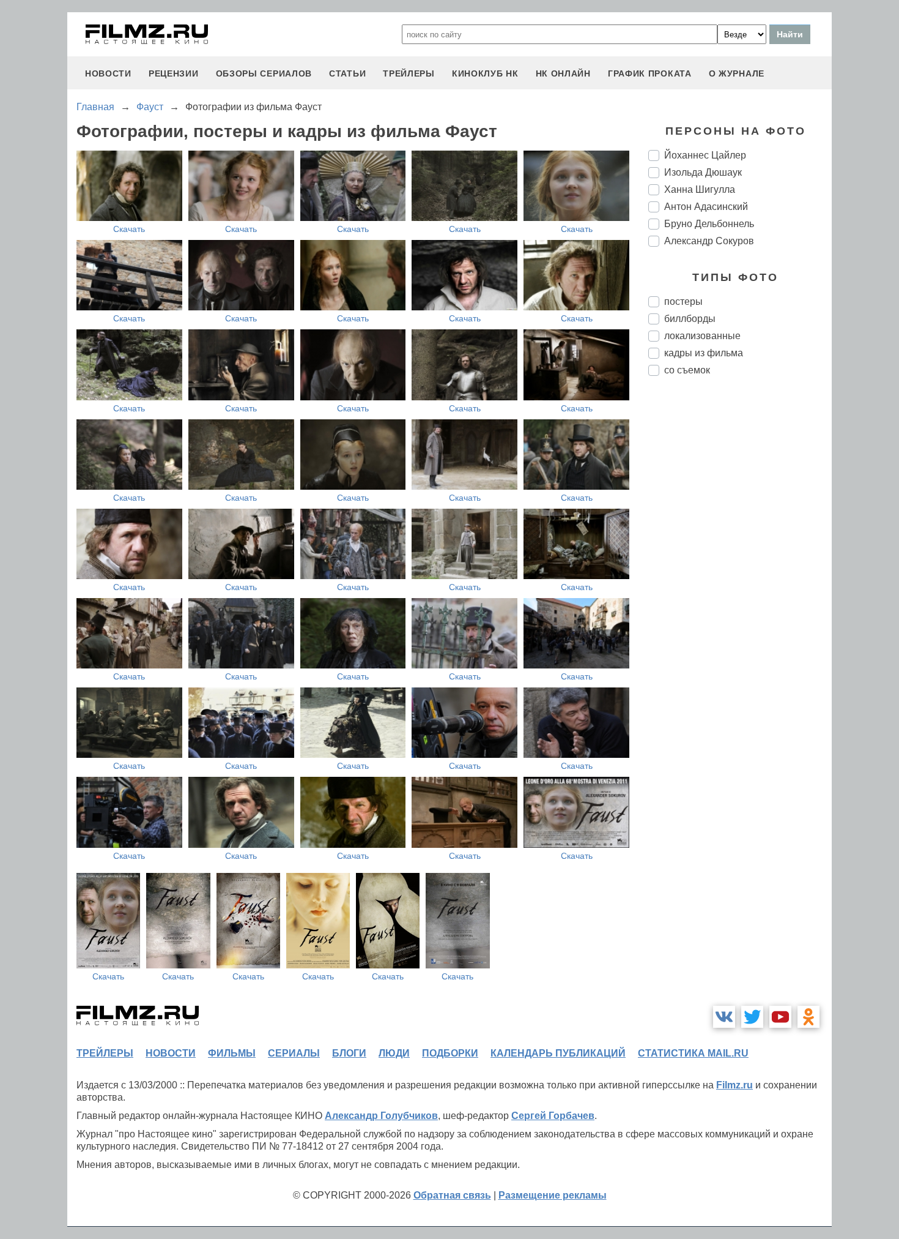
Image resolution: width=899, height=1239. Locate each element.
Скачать (129, 229)
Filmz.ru (734, 1085)
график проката (650, 73)
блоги (349, 1053)
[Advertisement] (740, 590)
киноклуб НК (485, 73)
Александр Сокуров (709, 241)
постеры (683, 301)
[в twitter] (752, 1017)
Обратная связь (452, 1195)
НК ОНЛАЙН (563, 73)
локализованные (702, 336)
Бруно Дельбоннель (709, 224)
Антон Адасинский (706, 206)
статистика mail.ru (693, 1053)
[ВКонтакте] (724, 1017)
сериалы (294, 1053)
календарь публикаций (558, 1053)
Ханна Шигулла (699, 189)
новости (108, 73)
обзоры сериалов (264, 73)
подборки (450, 1053)
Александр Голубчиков (381, 1115)
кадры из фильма (703, 353)
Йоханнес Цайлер (705, 155)
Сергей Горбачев (552, 1115)
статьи (347, 73)
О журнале (736, 73)
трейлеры (409, 73)
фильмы (232, 1053)
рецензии (174, 73)
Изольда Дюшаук (703, 172)
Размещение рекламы (552, 1195)
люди (394, 1053)
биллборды (690, 318)
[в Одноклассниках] (808, 1017)
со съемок (687, 370)
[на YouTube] (780, 1017)
